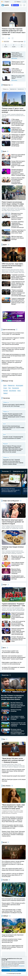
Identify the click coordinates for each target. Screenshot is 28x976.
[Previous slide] (3, 38)
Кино (19, 390)
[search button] (20, 5)
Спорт (5, 388)
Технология (15, 388)
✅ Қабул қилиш (14, 970)
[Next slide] (12, 38)
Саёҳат (5, 393)
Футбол (5, 390)
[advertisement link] (15, 5)
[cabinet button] (24, 5)
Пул (9, 388)
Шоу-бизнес (12, 390)
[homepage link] (5, 5)
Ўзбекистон (11, 385)
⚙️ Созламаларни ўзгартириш (13, 973)
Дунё (4, 385)
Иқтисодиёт (19, 385)
